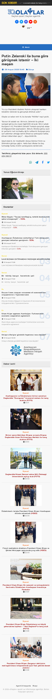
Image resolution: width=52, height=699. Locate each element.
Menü (27, 47)
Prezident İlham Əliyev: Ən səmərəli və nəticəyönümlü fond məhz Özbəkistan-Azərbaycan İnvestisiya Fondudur (26, 587)
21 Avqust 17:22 (9, 279)
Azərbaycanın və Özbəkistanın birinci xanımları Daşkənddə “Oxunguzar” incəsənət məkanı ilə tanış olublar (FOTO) (26, 398)
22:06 (27, 516)
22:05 (27, 552)
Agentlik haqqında (23, 686)
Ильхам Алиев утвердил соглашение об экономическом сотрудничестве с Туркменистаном (24, 293)
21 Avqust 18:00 (9, 338)
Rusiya (5, 109)
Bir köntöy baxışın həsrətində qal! (18, 276)
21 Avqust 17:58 (9, 319)
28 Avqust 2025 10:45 (14, 69)
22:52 (27, 479)
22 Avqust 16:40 (10, 222)
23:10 (27, 442)
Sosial (4, 256)
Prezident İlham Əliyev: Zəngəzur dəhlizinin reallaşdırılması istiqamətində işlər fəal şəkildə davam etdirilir (26, 665)
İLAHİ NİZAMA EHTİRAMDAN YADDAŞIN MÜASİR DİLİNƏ (26, 259)
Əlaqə (35, 686)
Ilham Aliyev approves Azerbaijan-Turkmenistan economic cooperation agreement (23, 314)
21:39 (27, 592)
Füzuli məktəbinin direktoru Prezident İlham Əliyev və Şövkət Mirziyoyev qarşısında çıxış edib (26, 549)
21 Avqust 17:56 (9, 298)
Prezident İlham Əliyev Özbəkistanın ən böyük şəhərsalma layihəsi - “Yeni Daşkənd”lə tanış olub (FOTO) (26, 626)
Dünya (31, 69)
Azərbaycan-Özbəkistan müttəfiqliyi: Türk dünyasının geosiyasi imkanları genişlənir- (25, 239)
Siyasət (5, 214)
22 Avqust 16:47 (10, 243)
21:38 (27, 631)
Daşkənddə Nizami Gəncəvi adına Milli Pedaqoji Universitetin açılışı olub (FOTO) (25, 475)
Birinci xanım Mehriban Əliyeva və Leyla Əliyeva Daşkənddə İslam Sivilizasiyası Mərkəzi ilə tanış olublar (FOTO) (26, 437)
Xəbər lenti (9, 363)
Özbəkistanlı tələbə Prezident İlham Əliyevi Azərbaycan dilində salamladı (26, 512)
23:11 (27, 402)
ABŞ (12, 126)
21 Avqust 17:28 (9, 262)
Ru (3, 289)
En (3, 310)
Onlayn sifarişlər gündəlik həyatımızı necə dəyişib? (24, 335)
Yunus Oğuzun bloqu (13, 172)
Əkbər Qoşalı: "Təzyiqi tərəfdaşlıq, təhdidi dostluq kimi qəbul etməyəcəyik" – (26, 218)
